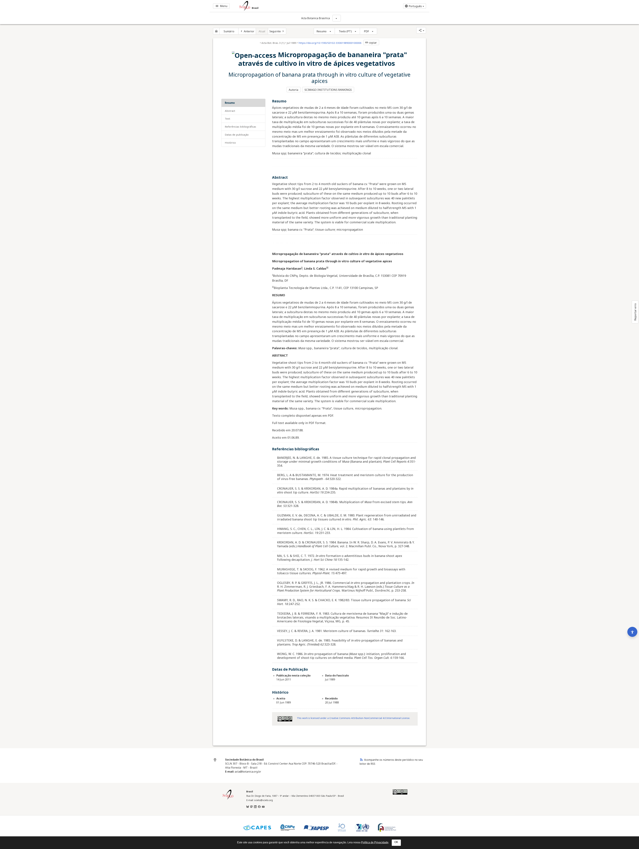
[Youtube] (263, 807)
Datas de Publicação (237, 134)
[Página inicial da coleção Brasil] (228, 799)
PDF (366, 31)
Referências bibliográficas (240, 126)
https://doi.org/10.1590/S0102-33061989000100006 (330, 42)
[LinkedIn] (255, 807)
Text (227, 118)
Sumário (229, 31)
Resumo (322, 31)
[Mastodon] (251, 807)
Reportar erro (635, 312)
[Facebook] (259, 807)
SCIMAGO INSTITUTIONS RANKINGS (328, 90)
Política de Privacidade (374, 842)
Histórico (230, 142)
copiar (371, 42)
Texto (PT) (345, 31)
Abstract (230, 110)
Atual (262, 31)
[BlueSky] (247, 807)
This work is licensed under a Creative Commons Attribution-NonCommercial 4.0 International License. (353, 718)
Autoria (293, 90)
